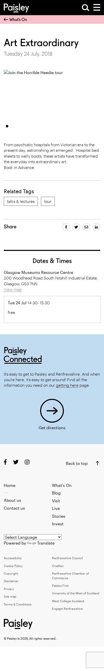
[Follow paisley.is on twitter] (15, 461)
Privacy (9, 589)
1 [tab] (7, 126)
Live (56, 508)
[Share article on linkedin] (96, 227)
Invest (58, 523)
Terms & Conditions (18, 604)
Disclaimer (11, 581)
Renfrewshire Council (67, 558)
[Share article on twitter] (76, 227)
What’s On (18, 19)
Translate (46, 542)
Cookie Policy (13, 566)
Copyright (11, 573)
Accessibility (13, 558)
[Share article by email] (86, 227)
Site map (10, 596)
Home (9, 485)
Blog (56, 492)
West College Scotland (68, 601)
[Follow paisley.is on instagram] (27, 461)
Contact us (14, 508)
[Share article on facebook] (66, 227)
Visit (56, 500)
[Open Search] (85, 7)
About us (12, 500)
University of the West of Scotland (75, 593)
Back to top (77, 463)
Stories (58, 516)
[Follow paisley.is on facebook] (5, 461)
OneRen (58, 566)
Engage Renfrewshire (67, 608)
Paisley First (60, 585)
